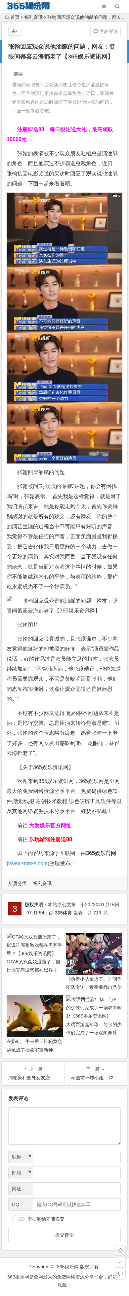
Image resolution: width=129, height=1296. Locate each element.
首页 (15, 17)
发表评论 (108, 31)
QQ (15, 1204)
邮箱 (21, 1172)
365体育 (63, 912)
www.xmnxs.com (28, 863)
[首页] (120, 1250)
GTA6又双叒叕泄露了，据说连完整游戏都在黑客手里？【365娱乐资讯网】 (33, 970)
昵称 (21, 1157)
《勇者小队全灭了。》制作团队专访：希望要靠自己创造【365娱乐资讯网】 (94, 987)
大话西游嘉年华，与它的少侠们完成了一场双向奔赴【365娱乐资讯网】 (94, 1033)
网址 (16, 1188)
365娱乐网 (68, 1266)
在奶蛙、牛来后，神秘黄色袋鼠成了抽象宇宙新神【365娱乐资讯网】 (34, 1049)
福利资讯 (33, 17)
